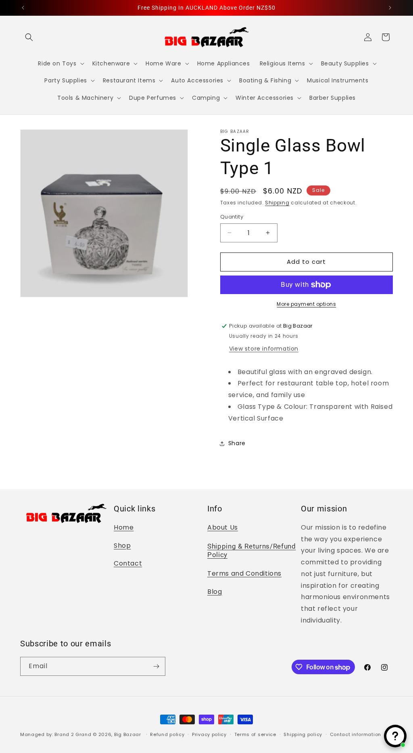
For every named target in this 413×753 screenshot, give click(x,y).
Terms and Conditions (244, 573)
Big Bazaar (127, 734)
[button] (29, 37)
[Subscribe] (156, 666)
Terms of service (255, 734)
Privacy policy (209, 734)
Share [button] (237, 443)
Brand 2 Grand (72, 734)
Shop (122, 545)
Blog (214, 591)
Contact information (355, 734)
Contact (128, 563)
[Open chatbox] (395, 736)
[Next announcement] (390, 7)
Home (123, 527)
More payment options (306, 304)
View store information (263, 349)
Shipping (277, 202)
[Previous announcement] (23, 7)
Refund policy (167, 734)
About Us (222, 527)
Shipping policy (303, 734)
